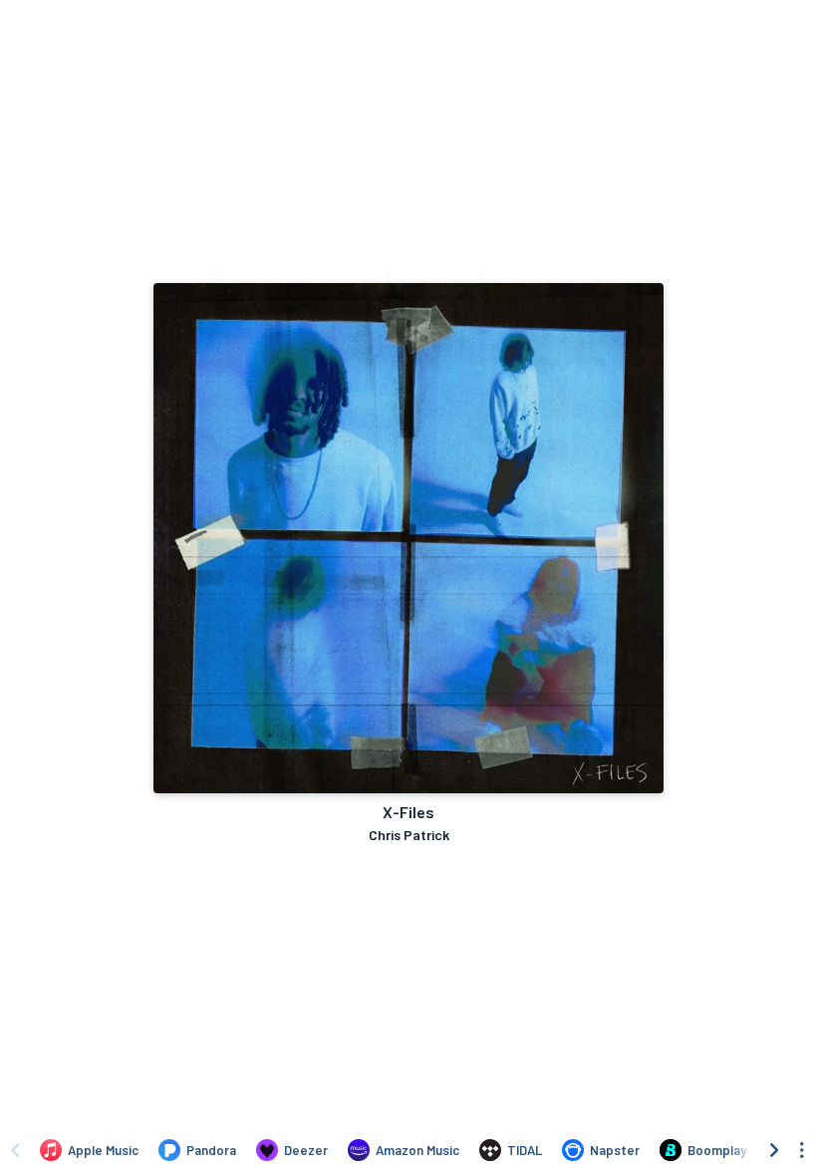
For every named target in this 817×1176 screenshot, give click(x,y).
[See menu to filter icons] (802, 1150)
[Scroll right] (774, 1150)
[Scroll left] (15, 1150)
